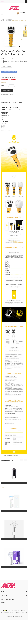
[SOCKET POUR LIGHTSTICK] (14, 473)
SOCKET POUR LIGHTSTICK (6, 486)
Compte (2, 1)
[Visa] (2, 602)
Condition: (5, 69)
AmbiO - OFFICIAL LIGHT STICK (7, 570)
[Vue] (14, 477)
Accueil (2, 19)
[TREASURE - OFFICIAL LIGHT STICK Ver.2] (14, 501)
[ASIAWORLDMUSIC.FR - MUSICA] (14, 8)
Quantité (3, 85)
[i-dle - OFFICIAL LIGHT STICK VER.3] (14, 529)
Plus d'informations (6, 102)
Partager (9, 66)
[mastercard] (4, 602)
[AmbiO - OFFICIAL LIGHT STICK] (14, 557)
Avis (25, 101)
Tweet (3, 66)
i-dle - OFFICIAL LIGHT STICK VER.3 (8, 542)
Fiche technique (17, 102)
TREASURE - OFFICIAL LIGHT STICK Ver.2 (9, 514)
